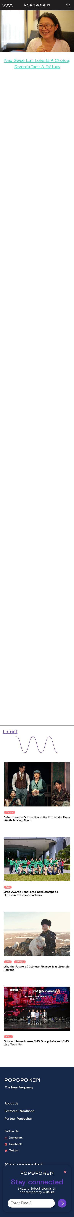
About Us (11, 1103)
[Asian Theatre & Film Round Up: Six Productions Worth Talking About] (37, 784)
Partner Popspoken (18, 1118)
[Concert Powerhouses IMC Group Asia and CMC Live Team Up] (37, 1008)
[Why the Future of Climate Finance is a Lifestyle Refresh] (37, 934)
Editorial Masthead (19, 1111)
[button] (67, 3)
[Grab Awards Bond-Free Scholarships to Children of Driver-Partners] (37, 859)
